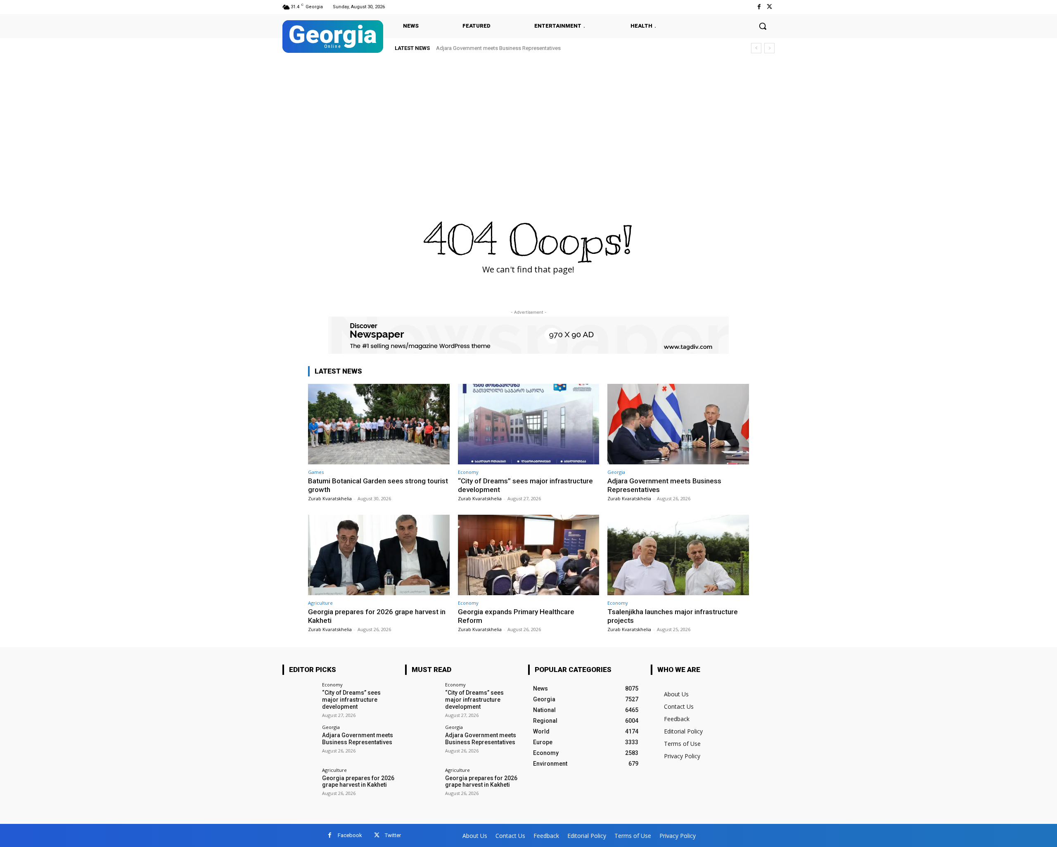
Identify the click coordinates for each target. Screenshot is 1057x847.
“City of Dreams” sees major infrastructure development (351, 699)
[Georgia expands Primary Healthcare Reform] (529, 555)
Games (316, 472)
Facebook (350, 835)
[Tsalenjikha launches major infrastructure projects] (678, 555)
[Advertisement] (528, 120)
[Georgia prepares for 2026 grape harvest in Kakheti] (379, 555)
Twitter (393, 835)
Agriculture (320, 603)
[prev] (756, 48)
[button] (763, 26)
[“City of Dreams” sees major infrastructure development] (529, 424)
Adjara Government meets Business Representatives (357, 738)
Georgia (616, 472)
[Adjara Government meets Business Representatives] (678, 424)
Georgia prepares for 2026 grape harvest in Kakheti (504, 48)
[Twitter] (769, 7)
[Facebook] (759, 7)
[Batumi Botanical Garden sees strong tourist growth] (379, 424)
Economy (468, 472)
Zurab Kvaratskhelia (330, 498)
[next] (769, 48)
